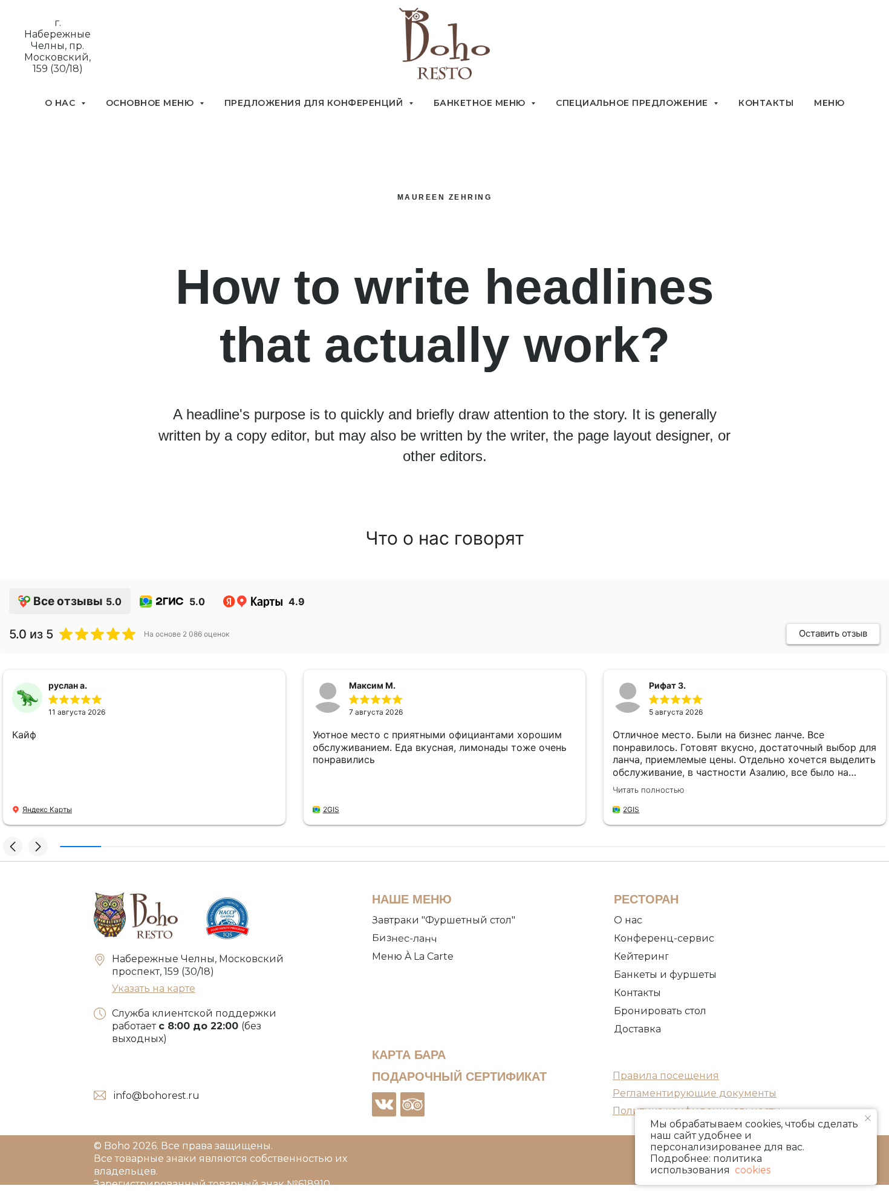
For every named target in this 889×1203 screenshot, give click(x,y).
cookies (751, 1170)
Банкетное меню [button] (481, 102)
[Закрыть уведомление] (868, 1118)
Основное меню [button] (151, 102)
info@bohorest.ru (157, 1095)
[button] (12, 846)
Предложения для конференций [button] (315, 102)
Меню (829, 102)
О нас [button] (61, 102)
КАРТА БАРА (409, 1054)
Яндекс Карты (47, 809)
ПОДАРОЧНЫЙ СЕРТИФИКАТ (459, 1076)
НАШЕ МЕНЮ (412, 899)
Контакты (765, 102)
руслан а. (67, 685)
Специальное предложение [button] (633, 102)
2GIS (331, 809)
